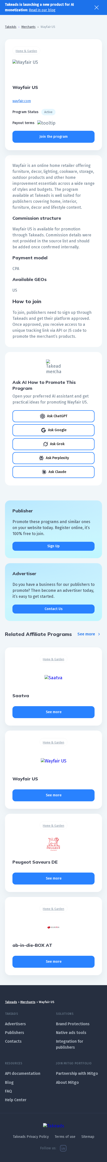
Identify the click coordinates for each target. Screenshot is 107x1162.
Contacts (13, 1041)
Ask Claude (57, 472)
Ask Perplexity (57, 458)
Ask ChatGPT (57, 416)
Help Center (15, 1099)
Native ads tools (71, 1032)
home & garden (26, 51)
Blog (9, 1082)
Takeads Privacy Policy (31, 1137)
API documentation (22, 1073)
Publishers (14, 1032)
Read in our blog (42, 10)
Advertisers (15, 1024)
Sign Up (53, 546)
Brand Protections (73, 1024)
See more (86, 634)
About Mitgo (67, 1082)
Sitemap (87, 1137)
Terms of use (65, 1137)
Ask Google (57, 430)
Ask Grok (57, 444)
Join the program (54, 137)
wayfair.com (21, 101)
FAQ (8, 1091)
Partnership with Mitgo (77, 1073)
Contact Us (53, 609)
